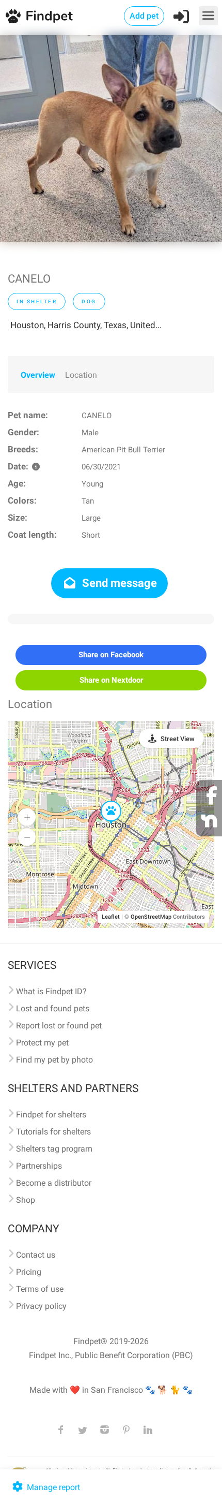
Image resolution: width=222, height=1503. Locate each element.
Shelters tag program (54, 1149)
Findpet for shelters (51, 1114)
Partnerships (39, 1166)
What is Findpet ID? (51, 991)
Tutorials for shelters (53, 1132)
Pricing (28, 1272)
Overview (38, 375)
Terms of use (40, 1289)
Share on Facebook (111, 654)
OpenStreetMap (151, 916)
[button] (104, 801)
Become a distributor (53, 1183)
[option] (111, 138)
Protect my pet (42, 1043)
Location (81, 375)
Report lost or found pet (59, 1025)
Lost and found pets (52, 1008)
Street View (178, 739)
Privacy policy (41, 1306)
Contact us (35, 1255)
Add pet (144, 16)
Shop (25, 1200)
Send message (118, 583)
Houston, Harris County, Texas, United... (86, 325)
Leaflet (111, 916)
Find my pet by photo (54, 1060)
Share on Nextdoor (111, 680)
